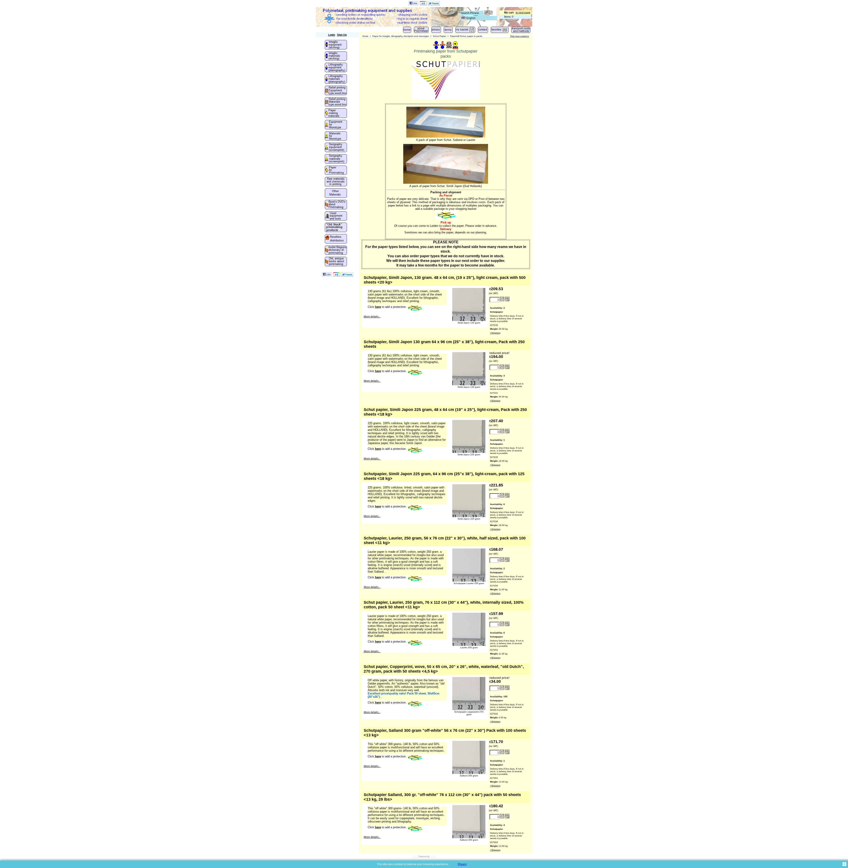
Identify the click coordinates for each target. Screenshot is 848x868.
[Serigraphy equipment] (336, 148)
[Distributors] (336, 239)
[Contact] (483, 31)
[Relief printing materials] (336, 102)
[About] (421, 31)
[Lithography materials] (336, 79)
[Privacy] (436, 31)
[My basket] (465, 31)
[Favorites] (500, 31)
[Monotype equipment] (336, 125)
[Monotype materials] (336, 136)
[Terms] (448, 31)
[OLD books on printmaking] (336, 262)
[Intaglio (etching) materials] (336, 56)
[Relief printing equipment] (336, 91)
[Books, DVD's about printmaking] (336, 205)
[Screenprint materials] (336, 159)
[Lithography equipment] (336, 68)
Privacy (462, 864)
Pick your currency (519, 36)
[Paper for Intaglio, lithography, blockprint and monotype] (336, 171)
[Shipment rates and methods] (520, 31)
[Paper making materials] (336, 113)
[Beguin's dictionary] (336, 251)
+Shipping (495, 333)
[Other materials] (336, 193)
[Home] (407, 31)
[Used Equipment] (336, 216)
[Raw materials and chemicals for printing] (336, 182)
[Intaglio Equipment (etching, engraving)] (336, 45)
